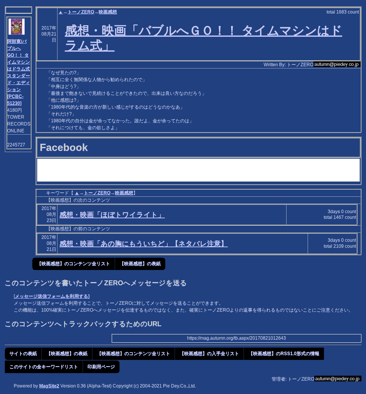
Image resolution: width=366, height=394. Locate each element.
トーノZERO (80, 11)
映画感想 (108, 11)
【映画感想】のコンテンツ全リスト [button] (73, 263)
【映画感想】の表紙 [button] (140, 263)
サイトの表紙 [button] (23, 353)
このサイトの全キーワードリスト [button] (43, 366)
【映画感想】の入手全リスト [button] (209, 353)
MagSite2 (49, 385)
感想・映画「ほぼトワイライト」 (112, 214)
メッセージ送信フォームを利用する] (52, 296)
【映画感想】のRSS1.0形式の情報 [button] (283, 353)
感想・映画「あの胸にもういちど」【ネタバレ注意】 (143, 243)
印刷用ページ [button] (101, 366)
